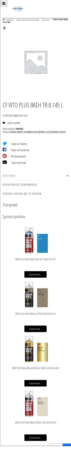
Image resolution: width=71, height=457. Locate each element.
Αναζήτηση (35, 451)
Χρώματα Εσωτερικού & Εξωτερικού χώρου (27, 19)
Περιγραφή (9, 176)
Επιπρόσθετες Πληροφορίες (20, 184)
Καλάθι (54, 448)
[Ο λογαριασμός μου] (4, 28)
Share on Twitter (19, 144)
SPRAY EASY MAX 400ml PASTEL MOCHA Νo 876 (35, 422)
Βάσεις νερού (46, 19)
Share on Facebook (20, 150)
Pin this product (18, 156)
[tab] (35, 176)
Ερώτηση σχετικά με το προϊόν (22, 193)
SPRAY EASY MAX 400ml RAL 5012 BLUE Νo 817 (35, 259)
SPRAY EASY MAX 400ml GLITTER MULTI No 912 (35, 313)
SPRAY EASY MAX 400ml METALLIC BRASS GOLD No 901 (36, 368)
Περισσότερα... (35, 274)
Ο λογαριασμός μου (12, 451)
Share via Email (18, 163)
